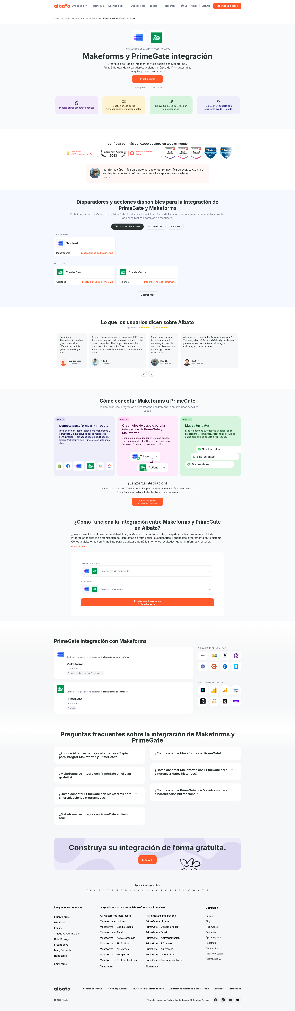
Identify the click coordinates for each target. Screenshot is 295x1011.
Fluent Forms (62, 916)
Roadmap (211, 942)
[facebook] (216, 1000)
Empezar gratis (147, 501)
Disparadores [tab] (155, 226)
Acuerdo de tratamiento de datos (148, 988)
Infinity (58, 928)
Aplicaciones (138, 5)
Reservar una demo (227, 5)
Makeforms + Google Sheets (117, 926)
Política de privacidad (117, 988)
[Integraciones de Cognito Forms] (214, 666)
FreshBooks (61, 944)
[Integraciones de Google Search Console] (236, 690)
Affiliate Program (214, 953)
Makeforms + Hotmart (113, 921)
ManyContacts (62, 950)
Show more (60, 963)
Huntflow (59, 922)
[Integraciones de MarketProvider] (236, 701)
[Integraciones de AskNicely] (236, 655)
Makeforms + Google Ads (115, 954)
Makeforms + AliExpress (114, 948)
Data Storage (61, 939)
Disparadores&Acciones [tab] (127, 226)
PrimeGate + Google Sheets (162, 926)
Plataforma (98, 5)
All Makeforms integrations (115, 915)
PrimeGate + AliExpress (159, 948)
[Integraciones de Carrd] (203, 666)
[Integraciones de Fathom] (203, 690)
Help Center (212, 926)
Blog (208, 921)
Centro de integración (64, 18)
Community (212, 948)
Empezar (147, 859)
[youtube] (230, 1000)
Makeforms (95, 18)
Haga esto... (87, 581)
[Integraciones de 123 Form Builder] (214, 655)
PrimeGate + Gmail (156, 932)
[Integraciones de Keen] (225, 701)
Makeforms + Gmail (111, 932)
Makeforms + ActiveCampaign (117, 937)
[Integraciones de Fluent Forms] (236, 666)
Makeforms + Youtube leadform (119, 960)
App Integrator (213, 937)
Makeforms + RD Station (114, 943)
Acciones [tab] (175, 226)
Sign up (206, 5)
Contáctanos (234, 988)
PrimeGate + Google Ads (160, 954)
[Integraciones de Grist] (214, 701)
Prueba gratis (147, 78)
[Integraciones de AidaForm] (225, 655)
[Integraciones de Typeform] (203, 655)
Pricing (209, 916)
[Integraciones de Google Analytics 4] (225, 690)
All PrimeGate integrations (161, 915)
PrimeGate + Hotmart (158, 921)
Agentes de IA (213, 958)
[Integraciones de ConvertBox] (225, 666)
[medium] (238, 1000)
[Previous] (144, 374)
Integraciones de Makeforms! (97, 252)
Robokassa (60, 955)
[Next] (151, 374)
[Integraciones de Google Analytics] (214, 690)
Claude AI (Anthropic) (67, 933)
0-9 (89, 890)
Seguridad (219, 988)
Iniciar (194, 5)
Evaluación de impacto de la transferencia (189, 988)
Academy (211, 932)
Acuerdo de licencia (92, 988)
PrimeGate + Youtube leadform (164, 960)
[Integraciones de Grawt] (203, 701)
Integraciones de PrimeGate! (98, 281)
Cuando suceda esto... (92, 563)
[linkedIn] (223, 1000)
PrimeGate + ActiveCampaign (163, 937)
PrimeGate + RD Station (159, 943)
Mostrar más (147, 294)
